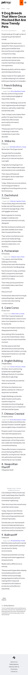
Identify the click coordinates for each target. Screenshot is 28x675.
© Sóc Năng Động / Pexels (18, 91)
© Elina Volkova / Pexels (18, 313)
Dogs (8, 8)
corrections (14, 669)
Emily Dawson (13, 30)
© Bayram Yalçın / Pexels (17, 256)
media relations (14, 664)
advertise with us (14, 667)
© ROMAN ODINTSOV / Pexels (18, 147)
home (3, 8)
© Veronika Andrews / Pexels (18, 419)
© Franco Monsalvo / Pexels (17, 366)
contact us (14, 671)
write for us (14, 662)
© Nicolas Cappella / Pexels (17, 201)
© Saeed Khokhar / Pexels (18, 540)
